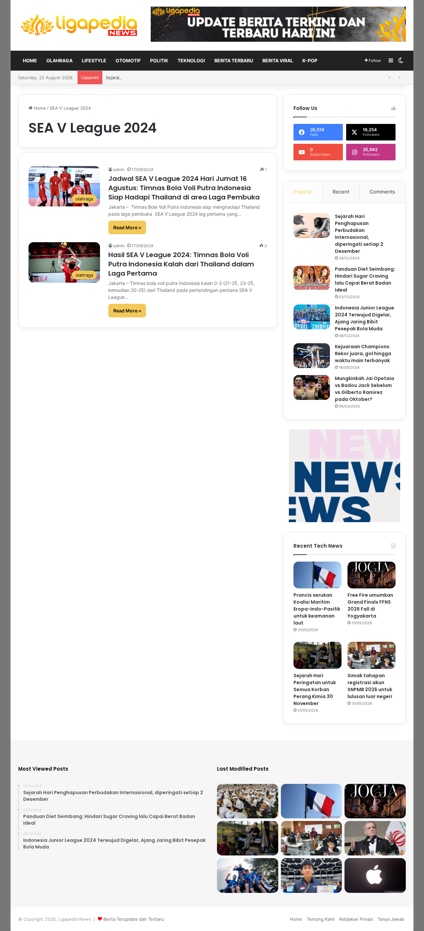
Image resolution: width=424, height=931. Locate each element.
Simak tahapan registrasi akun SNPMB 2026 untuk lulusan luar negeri (369, 686)
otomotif (128, 60)
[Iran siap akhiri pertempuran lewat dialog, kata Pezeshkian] (375, 838)
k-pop (309, 60)
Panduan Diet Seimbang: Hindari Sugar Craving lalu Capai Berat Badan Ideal (365, 279)
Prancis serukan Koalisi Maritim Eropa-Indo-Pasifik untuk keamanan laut (316, 609)
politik (159, 60)
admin (119, 169)
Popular (303, 192)
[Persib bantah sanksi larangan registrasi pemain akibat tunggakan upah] (247, 875)
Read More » (127, 227)
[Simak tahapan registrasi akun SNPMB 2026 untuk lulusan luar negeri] (371, 655)
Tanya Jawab (391, 919)
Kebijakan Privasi (356, 919)
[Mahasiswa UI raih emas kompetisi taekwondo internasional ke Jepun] (311, 875)
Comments (382, 192)
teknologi (191, 60)
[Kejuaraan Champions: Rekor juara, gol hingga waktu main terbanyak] (311, 355)
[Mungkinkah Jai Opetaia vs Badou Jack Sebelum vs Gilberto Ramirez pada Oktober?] (311, 387)
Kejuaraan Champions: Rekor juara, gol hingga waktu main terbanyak (363, 353)
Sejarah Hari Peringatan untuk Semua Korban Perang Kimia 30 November (180, 77)
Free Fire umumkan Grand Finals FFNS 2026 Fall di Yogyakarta (370, 605)
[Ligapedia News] (79, 25)
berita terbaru (233, 60)
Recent (341, 192)
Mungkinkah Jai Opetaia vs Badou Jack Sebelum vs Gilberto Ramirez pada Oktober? (364, 389)
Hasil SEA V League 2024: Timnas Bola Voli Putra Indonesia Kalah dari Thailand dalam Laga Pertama (181, 264)
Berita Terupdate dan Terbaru (133, 919)
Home (30, 60)
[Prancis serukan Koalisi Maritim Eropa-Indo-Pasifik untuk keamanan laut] (317, 575)
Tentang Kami (321, 919)
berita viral (277, 60)
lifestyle (94, 60)
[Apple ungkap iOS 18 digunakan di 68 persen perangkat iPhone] (375, 875)
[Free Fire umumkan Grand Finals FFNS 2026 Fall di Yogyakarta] (371, 575)
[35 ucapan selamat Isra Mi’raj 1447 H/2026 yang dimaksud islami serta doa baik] (247, 801)
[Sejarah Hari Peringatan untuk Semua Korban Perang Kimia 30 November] (317, 655)
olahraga (59, 60)
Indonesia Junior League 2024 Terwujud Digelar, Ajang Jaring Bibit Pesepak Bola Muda (364, 318)
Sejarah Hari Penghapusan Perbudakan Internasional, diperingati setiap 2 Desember (359, 233)
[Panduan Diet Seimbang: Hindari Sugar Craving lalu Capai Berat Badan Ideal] (311, 278)
